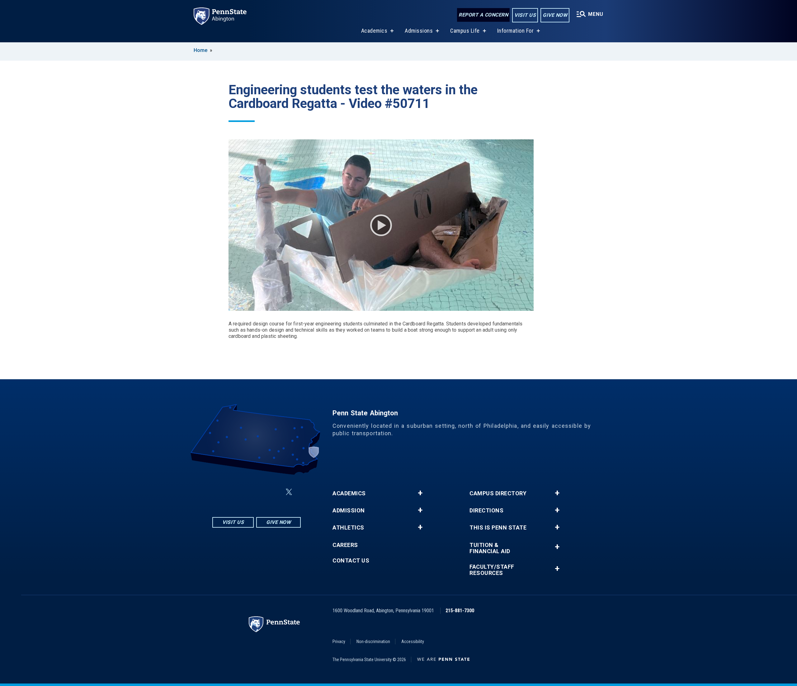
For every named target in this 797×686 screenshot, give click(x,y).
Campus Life (465, 30)
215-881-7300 (460, 611)
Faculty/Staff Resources (491, 570)
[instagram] (225, 492)
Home (200, 50)
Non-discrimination (373, 641)
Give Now (555, 15)
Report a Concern (483, 15)
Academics (374, 30)
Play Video (381, 225)
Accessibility (412, 641)
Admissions (419, 30)
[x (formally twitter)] (289, 492)
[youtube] (274, 492)
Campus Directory (497, 493)
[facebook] (241, 492)
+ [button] (420, 493)
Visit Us (525, 15)
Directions (486, 510)
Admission (348, 510)
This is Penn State (497, 528)
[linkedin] (257, 492)
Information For (515, 30)
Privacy (338, 641)
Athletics (348, 528)
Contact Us (350, 561)
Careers (345, 545)
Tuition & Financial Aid (489, 548)
